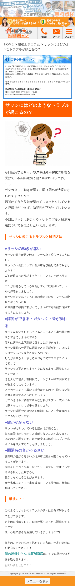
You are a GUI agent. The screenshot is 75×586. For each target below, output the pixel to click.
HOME (9, 44)
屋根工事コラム (29, 44)
